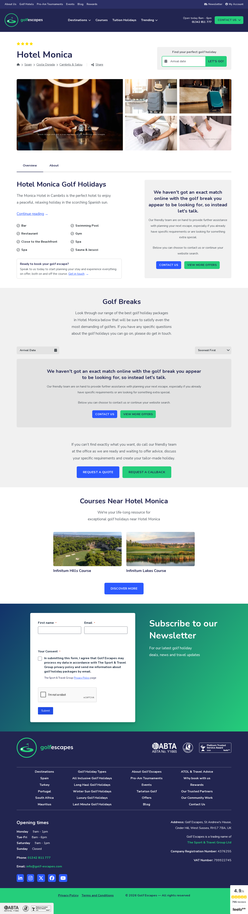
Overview (30, 165)
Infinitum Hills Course (72, 570)
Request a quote (98, 472)
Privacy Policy (82, 678)
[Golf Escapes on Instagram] (30, 878)
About (54, 165)
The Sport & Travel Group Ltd (209, 842)
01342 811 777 (201, 22)
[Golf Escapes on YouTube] (63, 878)
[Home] (18, 64)
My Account (236, 4)
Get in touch (76, 274)
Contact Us (168, 265)
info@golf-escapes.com (44, 866)
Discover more (124, 588)
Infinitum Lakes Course (146, 570)
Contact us (227, 20)
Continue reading (30, 213)
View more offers (202, 265)
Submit (45, 711)
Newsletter (215, 4)
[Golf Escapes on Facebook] (52, 878)
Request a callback (147, 472)
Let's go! (216, 61)
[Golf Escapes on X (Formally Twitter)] (41, 878)
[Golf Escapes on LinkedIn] (20, 878)
